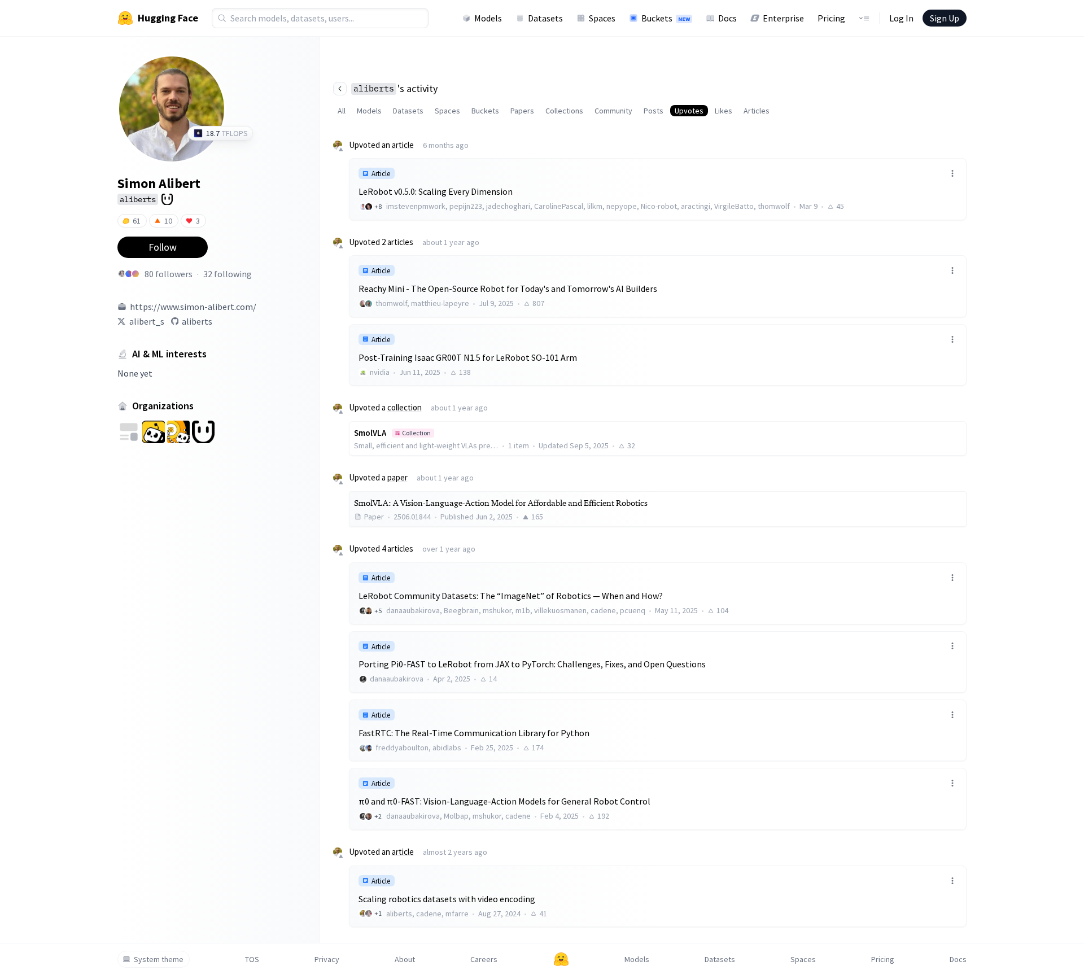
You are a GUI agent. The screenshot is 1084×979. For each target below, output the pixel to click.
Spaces (602, 18)
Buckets (665, 18)
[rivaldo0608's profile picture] (128, 273)
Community (613, 111)
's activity (395, 88)
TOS (252, 959)
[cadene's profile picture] (121, 273)
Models (488, 18)
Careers (483, 959)
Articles (757, 111)
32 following (227, 273)
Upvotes (689, 111)
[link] (657, 189)
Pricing (831, 18)
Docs (727, 18)
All (342, 111)
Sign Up (944, 18)
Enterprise (783, 18)
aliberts (197, 321)
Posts (653, 111)
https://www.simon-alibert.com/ (193, 306)
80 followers (169, 273)
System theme (158, 959)
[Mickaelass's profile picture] (135, 273)
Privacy (326, 959)
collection (404, 407)
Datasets (545, 18)
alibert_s (146, 321)
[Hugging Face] (561, 959)
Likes (723, 111)
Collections (564, 111)
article (403, 144)
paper (397, 477)
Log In (901, 18)
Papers (522, 111)
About (405, 959)
